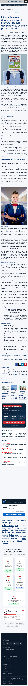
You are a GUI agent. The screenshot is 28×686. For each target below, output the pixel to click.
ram (8, 541)
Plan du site (6, 671)
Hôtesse (13, 361)
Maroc (14, 535)
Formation (8, 361)
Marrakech (13, 539)
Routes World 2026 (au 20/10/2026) (12, 453)
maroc (24, 532)
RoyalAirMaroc (9, 436)
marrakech (23, 536)
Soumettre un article (8, 652)
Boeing (17, 530)
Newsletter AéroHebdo (9, 654)
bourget (23, 530)
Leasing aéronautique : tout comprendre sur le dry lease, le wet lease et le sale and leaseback (14, 397)
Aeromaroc (21, 520)
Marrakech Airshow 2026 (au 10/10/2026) (14, 450)
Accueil (3, 9)
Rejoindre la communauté (14, 514)
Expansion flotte (14, 435)
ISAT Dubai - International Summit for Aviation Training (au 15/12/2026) (14, 463)
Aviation (4, 433)
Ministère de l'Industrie (16, 623)
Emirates (18, 532)
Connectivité (5, 435)
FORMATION (10, 9)
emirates (16, 359)
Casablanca (22, 433)
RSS (21, 643)
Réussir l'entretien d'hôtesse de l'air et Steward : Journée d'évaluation (14, 356)
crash (12, 532)
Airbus (14, 528)
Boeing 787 (13, 433)
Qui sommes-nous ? (8, 649)
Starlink (20, 436)
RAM (14, 541)
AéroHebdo (6, 669)
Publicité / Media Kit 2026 (10, 656)
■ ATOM (9, 683)
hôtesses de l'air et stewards (18, 106)
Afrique (9, 528)
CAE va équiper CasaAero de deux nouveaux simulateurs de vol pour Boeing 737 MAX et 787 (5, 396)
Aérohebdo (7, 520)
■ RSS (4, 683)
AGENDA (4, 441)
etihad (25, 359)
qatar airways (19, 361)
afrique (24, 526)
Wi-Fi (23, 436)
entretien (21, 359)
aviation (12, 359)
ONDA (4, 541)
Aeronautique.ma (14, 2)
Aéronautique (6, 523)
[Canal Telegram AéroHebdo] (17, 643)
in (7, 643)
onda (19, 539)
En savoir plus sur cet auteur (17, 375)
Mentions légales (7, 673)
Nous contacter (7, 658)
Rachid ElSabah (15, 32)
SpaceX (16, 436)
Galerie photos (7, 666)
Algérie (19, 528)
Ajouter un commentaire (7, 379)
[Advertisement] (12, 481)
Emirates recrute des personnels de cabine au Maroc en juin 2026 (22, 397)
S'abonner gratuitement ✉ (14, 422)
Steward (25, 361)
